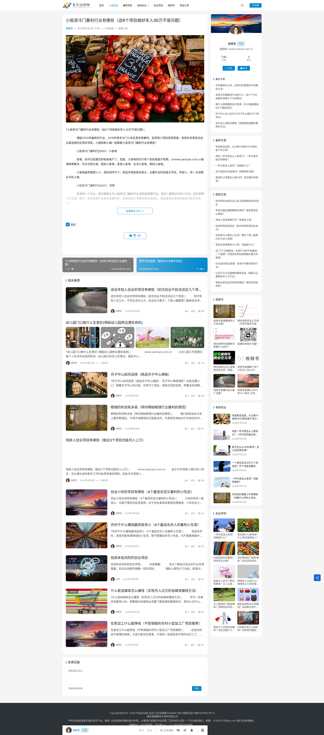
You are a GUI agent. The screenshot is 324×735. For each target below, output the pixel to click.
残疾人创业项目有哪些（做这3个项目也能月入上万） (106, 440)
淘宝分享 (184, 5)
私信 (245, 68)
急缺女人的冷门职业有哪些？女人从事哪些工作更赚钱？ (224, 582)
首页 (101, 5)
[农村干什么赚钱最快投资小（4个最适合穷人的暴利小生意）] (86, 535)
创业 (73, 224)
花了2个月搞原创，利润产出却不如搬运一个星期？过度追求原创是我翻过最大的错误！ (236, 254)
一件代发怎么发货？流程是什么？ (233, 165)
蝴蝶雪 (69, 28)
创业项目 (158, 5)
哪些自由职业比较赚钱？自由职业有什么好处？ (248, 605)
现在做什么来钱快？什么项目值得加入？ (248, 536)
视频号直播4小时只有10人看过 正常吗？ (247, 392)
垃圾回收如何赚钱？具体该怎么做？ (224, 559)
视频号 (171, 5)
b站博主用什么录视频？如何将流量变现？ (247, 629)
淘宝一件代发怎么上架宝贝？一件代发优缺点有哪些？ (245, 434)
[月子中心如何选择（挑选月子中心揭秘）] (86, 385)
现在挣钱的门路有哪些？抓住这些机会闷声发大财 (248, 559)
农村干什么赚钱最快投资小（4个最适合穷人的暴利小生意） (156, 525)
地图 (185, 713)
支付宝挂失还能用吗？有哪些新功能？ (235, 171)
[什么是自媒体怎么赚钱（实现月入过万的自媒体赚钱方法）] (86, 601)
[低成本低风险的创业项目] (86, 568)
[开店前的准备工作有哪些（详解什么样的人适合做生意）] (221, 498)
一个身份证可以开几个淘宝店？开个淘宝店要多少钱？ (245, 466)
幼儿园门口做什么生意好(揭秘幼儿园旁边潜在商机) (104, 323)
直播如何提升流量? (247, 343)
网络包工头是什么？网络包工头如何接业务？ (248, 582)
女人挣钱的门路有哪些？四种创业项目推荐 (224, 605)
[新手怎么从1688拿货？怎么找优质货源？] (221, 450)
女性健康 (161, 713)
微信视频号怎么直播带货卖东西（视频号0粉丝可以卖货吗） (224, 368)
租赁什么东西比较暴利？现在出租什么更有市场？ (224, 629)
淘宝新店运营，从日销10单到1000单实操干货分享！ (245, 418)
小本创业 (113, 5)
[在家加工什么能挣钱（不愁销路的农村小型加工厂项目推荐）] (86, 634)
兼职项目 (127, 5)
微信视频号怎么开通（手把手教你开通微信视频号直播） (248, 322)
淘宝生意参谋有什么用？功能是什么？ (235, 244)
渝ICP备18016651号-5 (201, 713)
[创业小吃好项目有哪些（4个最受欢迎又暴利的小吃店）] (86, 502)
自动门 (152, 713)
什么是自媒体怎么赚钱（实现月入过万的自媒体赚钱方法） (154, 591)
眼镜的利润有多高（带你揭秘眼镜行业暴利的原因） (149, 407)
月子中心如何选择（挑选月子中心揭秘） (141, 374)
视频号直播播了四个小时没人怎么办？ (248, 368)
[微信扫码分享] (178, 730)
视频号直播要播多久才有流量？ (224, 322)
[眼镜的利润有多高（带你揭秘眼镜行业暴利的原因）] (86, 418)
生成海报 (168, 730)
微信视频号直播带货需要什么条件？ (224, 345)
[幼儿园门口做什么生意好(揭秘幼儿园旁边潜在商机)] (135, 337)
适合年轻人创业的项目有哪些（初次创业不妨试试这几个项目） (157, 290)
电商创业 (141, 5)
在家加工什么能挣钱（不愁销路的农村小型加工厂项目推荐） (156, 623)
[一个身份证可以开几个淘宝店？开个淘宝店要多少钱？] (221, 466)
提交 (197, 688)
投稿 (256, 5)
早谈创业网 (142, 713)
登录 (71, 688)
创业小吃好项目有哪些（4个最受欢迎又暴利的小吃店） (152, 492)
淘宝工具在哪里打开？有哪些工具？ (234, 219)
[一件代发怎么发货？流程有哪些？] (221, 482)
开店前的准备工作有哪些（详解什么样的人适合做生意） (245, 497)
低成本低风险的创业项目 (129, 558)
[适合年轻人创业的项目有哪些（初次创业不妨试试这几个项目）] (86, 300)
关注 (230, 68)
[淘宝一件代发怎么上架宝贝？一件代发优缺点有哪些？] (221, 434)
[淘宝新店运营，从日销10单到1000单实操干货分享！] (221, 419)
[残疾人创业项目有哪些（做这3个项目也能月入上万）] (135, 454)
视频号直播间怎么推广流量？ (224, 391)
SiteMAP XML (174, 713)
